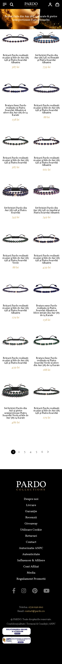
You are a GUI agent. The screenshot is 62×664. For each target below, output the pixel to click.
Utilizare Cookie (31, 530)
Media (31, 573)
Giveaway (31, 524)
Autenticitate (31, 554)
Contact (31, 542)
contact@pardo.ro (35, 611)
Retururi (31, 536)
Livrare (31, 505)
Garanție (31, 511)
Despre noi (31, 499)
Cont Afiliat (31, 567)
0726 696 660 (35, 607)
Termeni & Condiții (37, 624)
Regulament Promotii (31, 579)
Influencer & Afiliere (31, 560)
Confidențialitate (16, 624)
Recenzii (31, 517)
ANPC (52, 624)
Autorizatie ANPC (31, 548)
